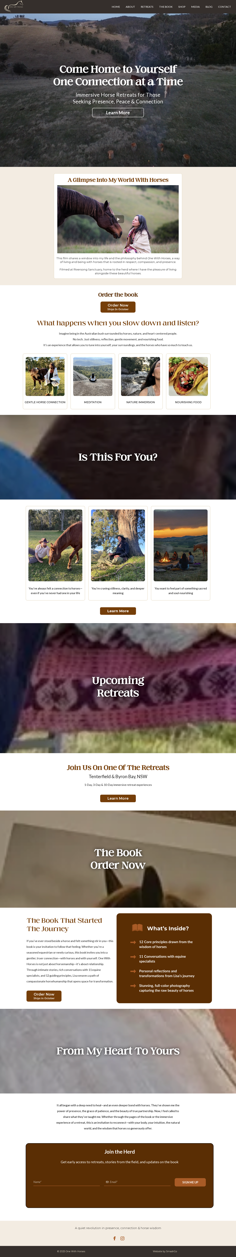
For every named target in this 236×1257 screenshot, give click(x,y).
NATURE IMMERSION (140, 402)
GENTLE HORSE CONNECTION (45, 402)
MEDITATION (92, 402)
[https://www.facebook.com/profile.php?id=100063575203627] (59, 1238)
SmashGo (171, 1251)
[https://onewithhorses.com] (13, 6)
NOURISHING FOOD (188, 402)
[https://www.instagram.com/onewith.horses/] (177, 1238)
